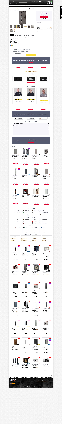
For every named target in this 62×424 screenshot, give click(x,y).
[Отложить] (23, 165)
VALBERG (27, 292)
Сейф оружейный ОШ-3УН (46, 175)
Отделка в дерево (16, 125)
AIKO (47, 292)
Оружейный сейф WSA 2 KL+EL (15, 175)
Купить (44, 17)
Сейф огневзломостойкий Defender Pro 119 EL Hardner (35, 346)
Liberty (51, 27)
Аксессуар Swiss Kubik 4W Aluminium (45, 155)
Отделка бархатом (16, 127)
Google (37, 1)
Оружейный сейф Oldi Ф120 (35, 175)
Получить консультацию (18, 99)
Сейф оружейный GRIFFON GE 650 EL (46, 195)
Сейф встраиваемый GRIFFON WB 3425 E (36, 253)
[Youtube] (12, 380)
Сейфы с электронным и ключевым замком (45, 236)
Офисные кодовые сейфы (24, 240)
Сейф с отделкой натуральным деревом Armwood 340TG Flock (25, 195)
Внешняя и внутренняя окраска (18, 123)
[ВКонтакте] (10, 45)
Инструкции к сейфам (37, 5)
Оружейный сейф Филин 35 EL (15, 252)
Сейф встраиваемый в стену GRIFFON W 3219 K (46, 327)
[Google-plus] (14, 380)
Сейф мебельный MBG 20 (45, 364)
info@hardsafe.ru (49, 4)
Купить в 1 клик (44, 18)
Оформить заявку (43, 67)
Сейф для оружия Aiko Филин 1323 (35, 308)
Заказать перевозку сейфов (44, 100)
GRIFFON (47, 255)
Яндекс (34, 1)
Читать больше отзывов (31, 82)
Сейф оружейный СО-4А (24, 175)
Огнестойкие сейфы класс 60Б (13, 236)
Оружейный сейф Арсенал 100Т (15, 364)
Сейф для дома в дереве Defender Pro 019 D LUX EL (46, 271)
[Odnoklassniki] (11, 380)
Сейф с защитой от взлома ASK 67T (46, 346)
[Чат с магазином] (51, 1)
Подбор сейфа (17, 5)
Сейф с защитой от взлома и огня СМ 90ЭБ (15, 308)
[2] (37, 22)
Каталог (14, 5)
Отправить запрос (31, 142)
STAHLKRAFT (27, 274)
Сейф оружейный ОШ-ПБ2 (35, 155)
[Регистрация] (61, 13)
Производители (22, 5)
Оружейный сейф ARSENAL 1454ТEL (25, 253)
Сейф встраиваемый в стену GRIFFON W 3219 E (35, 290)
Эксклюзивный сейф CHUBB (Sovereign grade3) (25, 364)
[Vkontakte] (10, 380)
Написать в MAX (48, 3)
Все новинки (50, 375)
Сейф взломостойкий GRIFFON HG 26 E (46, 253)
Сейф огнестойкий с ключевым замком (13, 240)
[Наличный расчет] (11, 383)
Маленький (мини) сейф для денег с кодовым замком (24, 238)
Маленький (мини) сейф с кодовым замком (13, 238)
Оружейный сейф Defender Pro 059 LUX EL (15, 346)
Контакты (50, 5)
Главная (11, 5)
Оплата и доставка (46, 5)
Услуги (26, 5)
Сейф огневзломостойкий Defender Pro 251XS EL (25, 271)
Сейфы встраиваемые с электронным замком (34, 236)
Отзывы (42, 5)
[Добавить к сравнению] (12, 164)
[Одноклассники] (11, 45)
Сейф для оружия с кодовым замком (34, 240)
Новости (28, 5)
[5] (39, 22)
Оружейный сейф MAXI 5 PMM (25, 155)
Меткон (16, 311)
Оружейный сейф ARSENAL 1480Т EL (25, 327)
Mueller (37, 329)
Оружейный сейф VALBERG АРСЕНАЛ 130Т (15, 195)
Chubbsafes (27, 366)
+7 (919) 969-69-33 (48, 2)
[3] (38, 22)
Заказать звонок (31, 67)
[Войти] (61, 10)
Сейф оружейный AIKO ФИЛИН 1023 (46, 308)
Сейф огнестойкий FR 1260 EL (25, 308)
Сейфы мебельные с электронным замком (23, 236)
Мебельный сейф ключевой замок (44, 240)
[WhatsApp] (12, 45)
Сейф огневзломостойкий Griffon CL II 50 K (15, 290)
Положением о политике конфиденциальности (42, 381)
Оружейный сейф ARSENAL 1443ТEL (15, 327)
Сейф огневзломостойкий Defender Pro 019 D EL (35, 271)
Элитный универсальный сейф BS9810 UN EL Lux (35, 195)
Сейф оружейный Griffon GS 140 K (26, 345)
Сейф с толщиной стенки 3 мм (34, 238)
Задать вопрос (18, 67)
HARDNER (37, 348)
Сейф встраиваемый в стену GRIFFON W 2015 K (35, 364)
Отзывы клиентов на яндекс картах (31, 71)
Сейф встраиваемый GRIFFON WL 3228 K (15, 271)
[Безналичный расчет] (13, 383)
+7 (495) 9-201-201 (48, 1)
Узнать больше (31, 62)
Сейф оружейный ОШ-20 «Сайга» (15, 155)
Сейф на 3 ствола (44, 238)
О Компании (32, 5)
